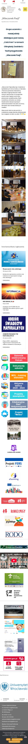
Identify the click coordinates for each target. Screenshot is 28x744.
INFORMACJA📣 (8, 301)
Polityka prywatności (14, 741)
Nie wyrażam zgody (17, 739)
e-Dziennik (4, 3)
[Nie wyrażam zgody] (25, 737)
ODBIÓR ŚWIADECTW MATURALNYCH (10, 335)
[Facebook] (23, 1)
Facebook (23, 2)
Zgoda (8, 739)
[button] (19, 9)
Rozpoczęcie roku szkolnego (12, 269)
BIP (14, 3)
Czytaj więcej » (6, 280)
